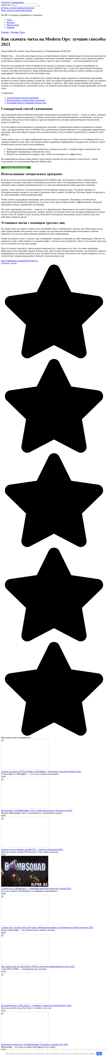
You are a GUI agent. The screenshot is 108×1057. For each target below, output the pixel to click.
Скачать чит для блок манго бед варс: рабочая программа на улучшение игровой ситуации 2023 (47, 927)
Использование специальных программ (26, 100)
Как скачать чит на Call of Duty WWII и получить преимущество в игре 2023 (38, 966)
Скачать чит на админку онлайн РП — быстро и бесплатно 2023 (32, 849)
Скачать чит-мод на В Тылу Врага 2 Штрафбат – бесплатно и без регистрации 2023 (41, 771)
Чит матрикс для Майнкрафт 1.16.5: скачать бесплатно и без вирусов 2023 (36, 810)
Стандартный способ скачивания (23, 98)
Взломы (10, 22)
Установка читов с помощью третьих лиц (26, 103)
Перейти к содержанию (12, 2)
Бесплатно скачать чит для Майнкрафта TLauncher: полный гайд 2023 (34, 1044)
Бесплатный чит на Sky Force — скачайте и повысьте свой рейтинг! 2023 (36, 1005)
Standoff (10, 27)
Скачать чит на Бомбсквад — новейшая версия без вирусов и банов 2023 (36, 888)
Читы (9, 20)
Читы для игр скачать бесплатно (16, 10)
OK (99, 1054)
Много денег (13, 25)
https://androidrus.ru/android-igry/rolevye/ (19, 261)
